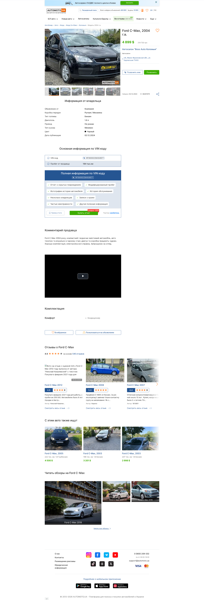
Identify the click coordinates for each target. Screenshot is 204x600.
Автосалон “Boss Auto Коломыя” (139, 49)
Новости (140, 19)
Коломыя (82, 25)
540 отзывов (78, 354)
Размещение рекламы (65, 561)
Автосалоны (83, 18)
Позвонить (152, 72)
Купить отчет (88, 212)
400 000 (123, 10)
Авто (56, 25)
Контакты (59, 557)
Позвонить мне (133, 72)
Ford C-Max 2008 (95, 385)
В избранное (60, 332)
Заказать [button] (129, 3)
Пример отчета (56, 213)
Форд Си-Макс (71, 25)
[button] (118, 57)
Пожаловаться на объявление (99, 332)
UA (151, 10)
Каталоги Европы (100, 19)
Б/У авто (51, 19)
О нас (57, 554)
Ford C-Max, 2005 (54, 453)
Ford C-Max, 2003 (92, 453)
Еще (152, 19)
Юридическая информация (61, 566)
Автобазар (49, 25)
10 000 (136, 10)
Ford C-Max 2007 (136, 385)
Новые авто (67, 19)
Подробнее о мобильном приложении (102, 579)
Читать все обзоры (101, 528)
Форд (62, 25)
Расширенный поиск (89, 10)
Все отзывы (123, 18)
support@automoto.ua (139, 560)
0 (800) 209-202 (141, 554)
